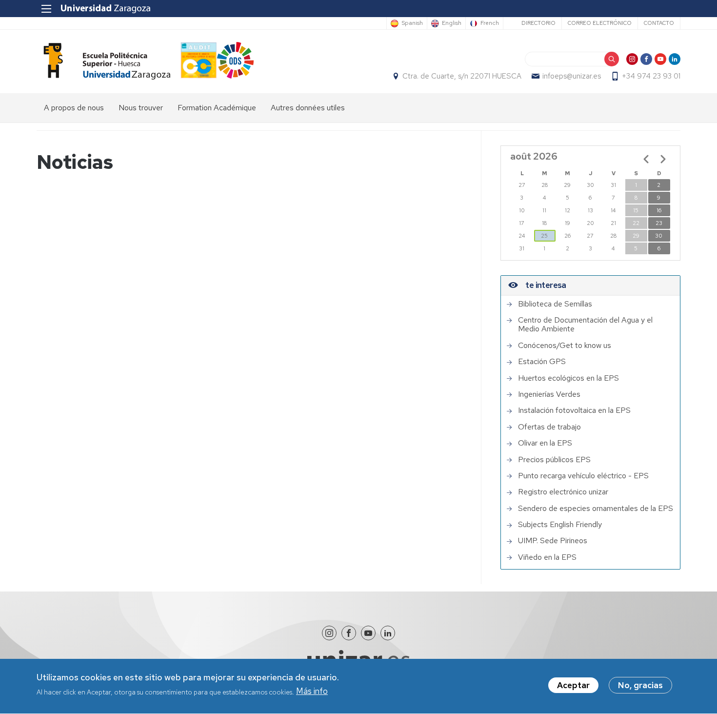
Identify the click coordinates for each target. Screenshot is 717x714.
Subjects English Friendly (560, 524)
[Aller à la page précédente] (646, 159)
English (451, 23)
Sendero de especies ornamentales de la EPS (595, 508)
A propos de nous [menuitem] (74, 107)
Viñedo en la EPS (547, 557)
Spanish (412, 23)
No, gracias (640, 685)
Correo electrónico (600, 23)
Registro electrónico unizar (563, 492)
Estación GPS (542, 361)
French (489, 23)
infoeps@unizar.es (571, 76)
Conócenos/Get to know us (564, 345)
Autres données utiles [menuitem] (308, 107)
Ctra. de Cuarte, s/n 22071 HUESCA (461, 76)
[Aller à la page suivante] (663, 159)
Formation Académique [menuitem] (217, 107)
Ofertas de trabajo (549, 427)
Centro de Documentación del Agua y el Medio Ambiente (585, 325)
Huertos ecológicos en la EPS (568, 378)
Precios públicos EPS (554, 459)
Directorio (538, 23)
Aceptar (573, 685)
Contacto (659, 23)
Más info (312, 691)
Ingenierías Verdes (549, 394)
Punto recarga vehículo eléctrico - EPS (583, 475)
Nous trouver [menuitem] (141, 107)
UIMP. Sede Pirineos (552, 540)
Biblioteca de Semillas (555, 304)
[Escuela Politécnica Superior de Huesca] (103, 61)
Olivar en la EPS (545, 443)
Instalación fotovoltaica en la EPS (574, 410)
